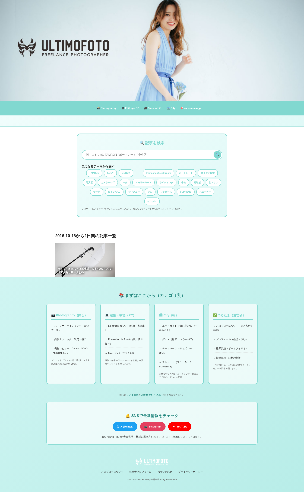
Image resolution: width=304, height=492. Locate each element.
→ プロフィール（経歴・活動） (230, 339)
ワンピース (166, 191)
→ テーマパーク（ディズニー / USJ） (176, 350)
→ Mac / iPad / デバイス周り (121, 353)
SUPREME (185, 191)
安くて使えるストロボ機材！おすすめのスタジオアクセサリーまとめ (85, 270)
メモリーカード (143, 182)
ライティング (166, 182)
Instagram (152, 426)
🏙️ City (171, 108)
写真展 (89, 182)
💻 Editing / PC (130, 108)
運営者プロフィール (140, 471)
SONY (110, 173)
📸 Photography (106, 108)
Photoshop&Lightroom (158, 173)
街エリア (213, 182)
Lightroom (146, 394)
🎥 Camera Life (153, 108)
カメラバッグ (108, 182)
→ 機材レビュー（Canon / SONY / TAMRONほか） (70, 350)
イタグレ (152, 201)
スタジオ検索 (208, 173)
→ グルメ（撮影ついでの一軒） (176, 339)
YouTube (179, 426)
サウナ (96, 191)
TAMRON (94, 173)
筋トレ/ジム (114, 191)
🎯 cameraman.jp (190, 108)
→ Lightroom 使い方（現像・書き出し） (125, 328)
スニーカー (205, 191)
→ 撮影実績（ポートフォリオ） (230, 348)
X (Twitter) (125, 426)
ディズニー (134, 191)
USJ (150, 191)
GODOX (126, 173)
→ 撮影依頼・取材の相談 (227, 357)
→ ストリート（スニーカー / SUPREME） (175, 364)
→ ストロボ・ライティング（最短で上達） (70, 328)
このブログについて (112, 471)
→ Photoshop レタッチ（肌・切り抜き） (124, 341)
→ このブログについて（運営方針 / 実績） (232, 328)
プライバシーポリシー (190, 471)
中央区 (157, 394)
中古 (125, 182)
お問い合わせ (164, 471)
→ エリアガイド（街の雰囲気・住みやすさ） (178, 328)
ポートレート (186, 173)
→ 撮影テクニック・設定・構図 (68, 339)
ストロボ (133, 394)
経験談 (197, 182)
